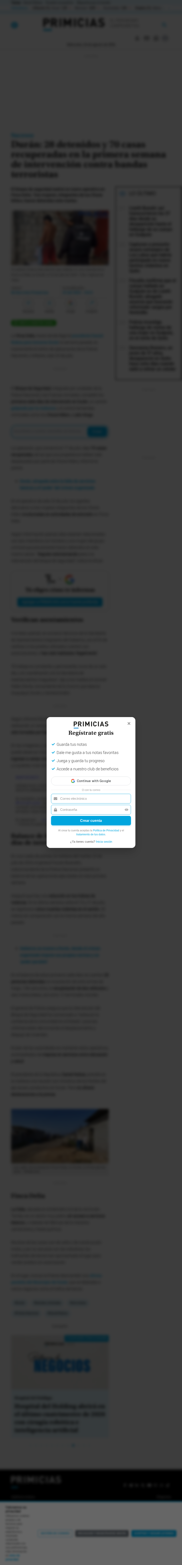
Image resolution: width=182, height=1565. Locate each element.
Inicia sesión (104, 841)
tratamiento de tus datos (90, 834)
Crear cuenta (91, 821)
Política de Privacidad (106, 830)
